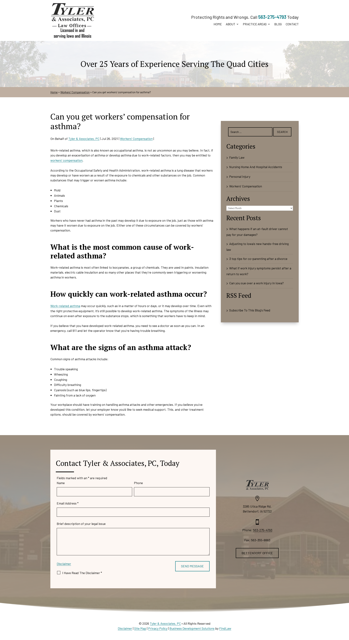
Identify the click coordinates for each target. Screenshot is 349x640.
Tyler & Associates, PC (83, 139)
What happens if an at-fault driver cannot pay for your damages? (257, 232)
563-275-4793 (272, 17)
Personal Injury (239, 176)
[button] (345, 613)
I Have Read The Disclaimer (82, 573)
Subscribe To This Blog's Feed (249, 310)
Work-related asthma (65, 306)
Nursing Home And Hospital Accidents (255, 167)
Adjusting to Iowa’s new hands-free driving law (257, 247)
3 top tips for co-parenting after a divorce (258, 259)
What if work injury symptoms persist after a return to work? (258, 271)
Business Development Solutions (191, 628)
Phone (138, 483)
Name (61, 483)
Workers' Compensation (136, 139)
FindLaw (225, 628)
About (230, 24)
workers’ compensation (66, 160)
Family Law (236, 157)
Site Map (140, 628)
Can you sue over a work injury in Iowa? (256, 283)
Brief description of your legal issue (81, 524)
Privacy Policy (157, 628)
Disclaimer (64, 564)
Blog (278, 24)
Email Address (68, 503)
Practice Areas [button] (255, 24)
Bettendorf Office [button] (257, 553)
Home (218, 24)
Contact (292, 24)
